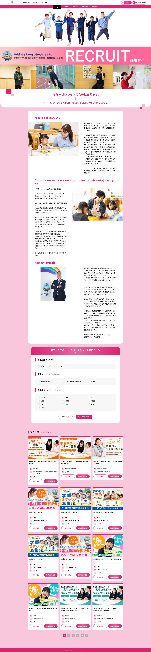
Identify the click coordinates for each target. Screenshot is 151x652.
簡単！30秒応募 (50, 481)
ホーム (57, 7)
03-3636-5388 (141, 2)
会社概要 (94, 7)
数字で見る (85, 7)
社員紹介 (75, 7)
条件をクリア (65, 416)
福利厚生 (66, 7)
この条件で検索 (84, 416)
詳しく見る (36, 481)
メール (127, 2)
